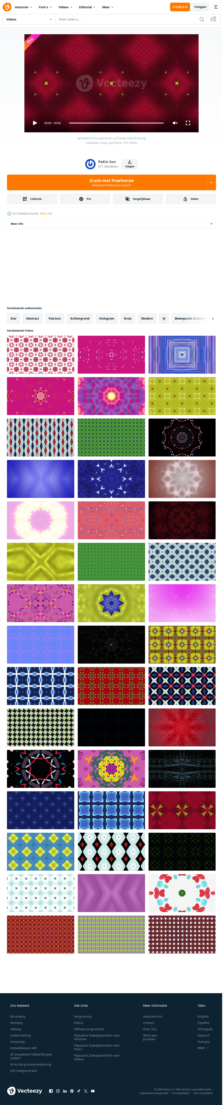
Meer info (17, 224)
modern (147, 318)
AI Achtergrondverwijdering (30, 1064)
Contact (145, 1023)
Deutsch (201, 1035)
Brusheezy (17, 1016)
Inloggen (197, 7)
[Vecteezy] (7, 7)
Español (200, 1023)
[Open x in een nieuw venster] (86, 1091)
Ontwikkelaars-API (23, 1048)
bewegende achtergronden (195, 318)
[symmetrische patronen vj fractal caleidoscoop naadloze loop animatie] (40, 396)
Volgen (128, 166)
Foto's (43, 7)
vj (163, 318)
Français (201, 1042)
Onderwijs (17, 1042)
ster (13, 318)
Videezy (15, 1029)
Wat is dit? (46, 213)
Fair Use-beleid (199, 1093)
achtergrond (80, 318)
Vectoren (21, 7)
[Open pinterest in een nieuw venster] (72, 1091)
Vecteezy (16, 1023)
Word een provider (147, 1037)
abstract (32, 318)
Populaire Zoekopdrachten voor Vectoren (95, 1037)
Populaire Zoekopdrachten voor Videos (95, 1057)
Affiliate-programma (87, 1029)
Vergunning (81, 1016)
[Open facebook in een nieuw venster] (51, 1091)
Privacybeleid (177, 1093)
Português (202, 1029)
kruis (128, 318)
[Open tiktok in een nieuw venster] (79, 1091)
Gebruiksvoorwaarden (150, 1093)
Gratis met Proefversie (110, 182)
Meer (106, 7)
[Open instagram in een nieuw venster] (58, 1091)
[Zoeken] (198, 19)
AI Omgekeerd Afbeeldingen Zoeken (25, 1056)
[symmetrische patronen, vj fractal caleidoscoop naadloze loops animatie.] (40, 355)
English (200, 1016)
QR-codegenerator (23, 1071)
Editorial (85, 7)
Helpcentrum (149, 1016)
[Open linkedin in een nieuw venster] (65, 1091)
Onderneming (20, 1035)
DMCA (77, 1023)
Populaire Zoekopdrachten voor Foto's (95, 1047)
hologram (106, 318)
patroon (55, 318)
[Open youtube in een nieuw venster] (93, 1091)
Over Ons (147, 1029)
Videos (64, 7)
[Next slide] (206, 318)
